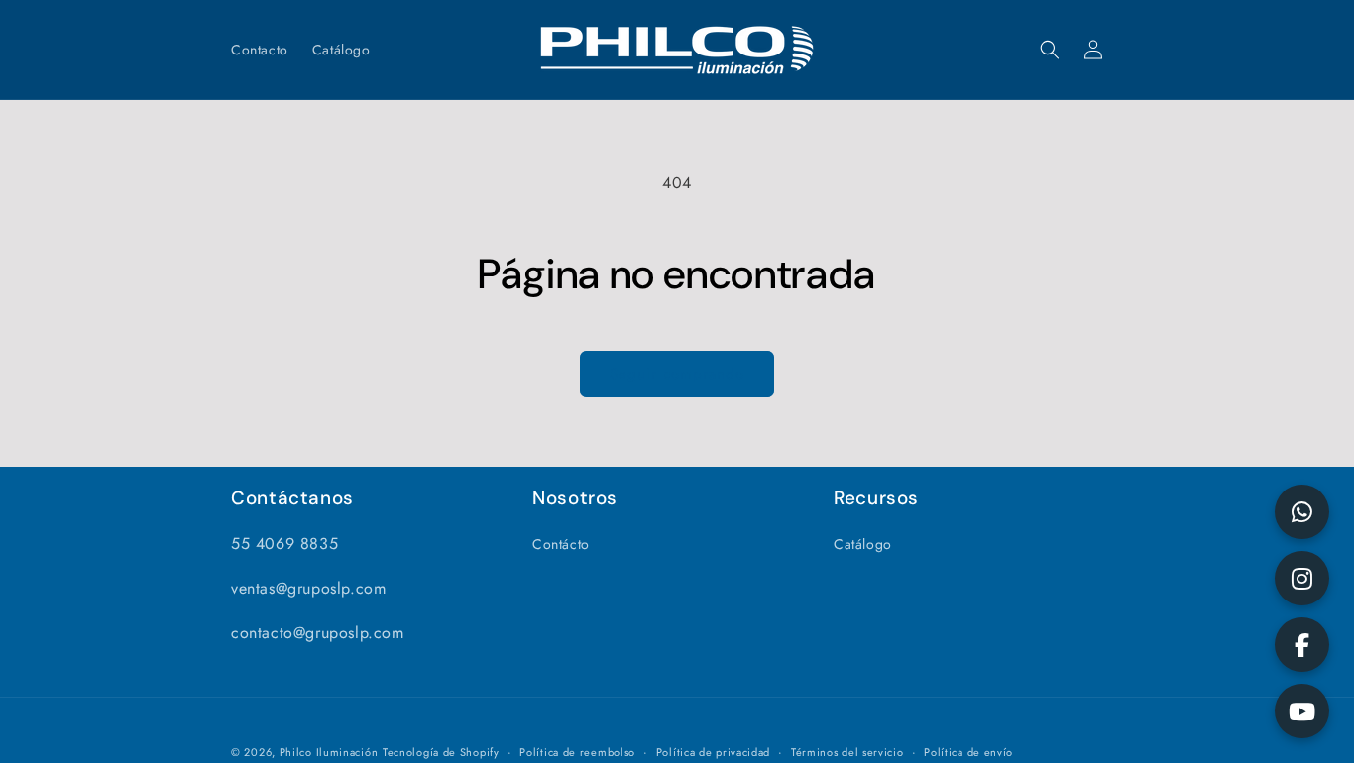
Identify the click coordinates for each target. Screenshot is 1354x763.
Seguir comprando (677, 373)
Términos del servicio (847, 752)
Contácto (561, 544)
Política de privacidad (713, 752)
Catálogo (863, 544)
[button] (1050, 49)
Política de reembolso (577, 752)
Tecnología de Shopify (441, 752)
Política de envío (968, 752)
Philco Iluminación (329, 752)
